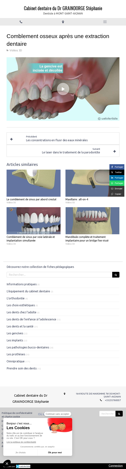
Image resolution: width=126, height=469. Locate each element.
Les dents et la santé (20, 326)
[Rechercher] (115, 275)
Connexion (116, 465)
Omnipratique (16, 361)
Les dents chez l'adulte (21, 312)
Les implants (15, 340)
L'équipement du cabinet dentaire (28, 291)
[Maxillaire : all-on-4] (92, 183)
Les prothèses (16, 354)
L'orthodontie (16, 298)
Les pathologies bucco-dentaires (28, 347)
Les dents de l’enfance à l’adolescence (31, 319)
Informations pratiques (22, 284)
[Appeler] (21, 22)
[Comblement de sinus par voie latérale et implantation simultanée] (34, 220)
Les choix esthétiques (21, 305)
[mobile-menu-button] (105, 22)
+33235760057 (113, 400)
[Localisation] (63, 22)
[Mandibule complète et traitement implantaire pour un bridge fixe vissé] (92, 220)
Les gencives (15, 333)
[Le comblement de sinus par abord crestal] (34, 183)
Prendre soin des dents (22, 368)
